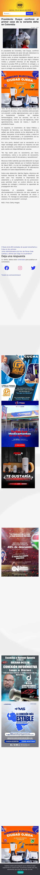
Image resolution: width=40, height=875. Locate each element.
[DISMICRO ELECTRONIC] (20, 89)
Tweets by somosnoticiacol (11, 275)
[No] (38, 869)
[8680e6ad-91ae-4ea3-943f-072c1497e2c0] (20, 378)
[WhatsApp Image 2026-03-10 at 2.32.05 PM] (20, 724)
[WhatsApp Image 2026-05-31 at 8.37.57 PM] (20, 552)
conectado (21, 259)
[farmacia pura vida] (20, 424)
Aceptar (20, 872)
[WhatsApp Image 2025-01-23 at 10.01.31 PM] (18, 467)
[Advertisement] (20, 225)
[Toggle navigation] (35, 13)
